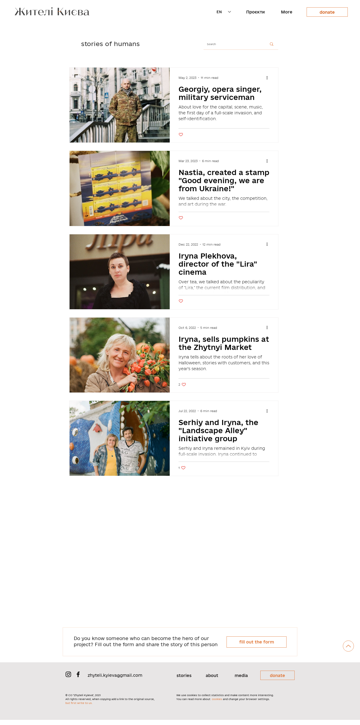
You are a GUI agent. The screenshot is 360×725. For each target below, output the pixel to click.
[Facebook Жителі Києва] (78, 674)
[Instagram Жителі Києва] (68, 674)
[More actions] (269, 78)
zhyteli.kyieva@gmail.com (115, 675)
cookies (217, 699)
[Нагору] (348, 646)
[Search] (271, 44)
